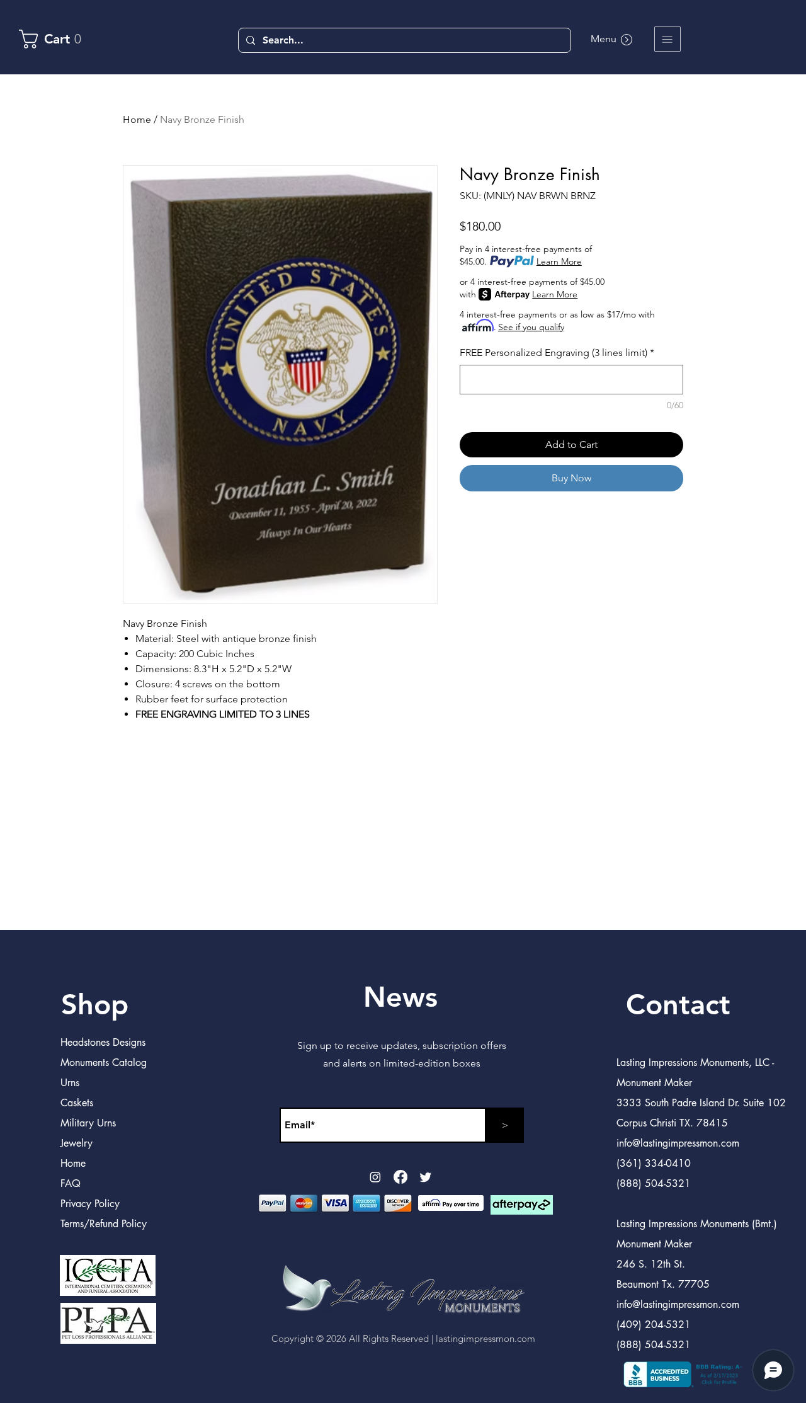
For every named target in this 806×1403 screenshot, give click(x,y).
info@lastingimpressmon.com (677, 1304)
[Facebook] (400, 1177)
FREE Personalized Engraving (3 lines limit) (557, 352)
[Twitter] (426, 1177)
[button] (667, 39)
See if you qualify (531, 327)
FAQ (70, 1183)
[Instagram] (375, 1177)
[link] (56, 39)
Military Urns (88, 1123)
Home (137, 119)
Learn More (559, 261)
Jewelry (76, 1143)
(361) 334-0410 (653, 1163)
